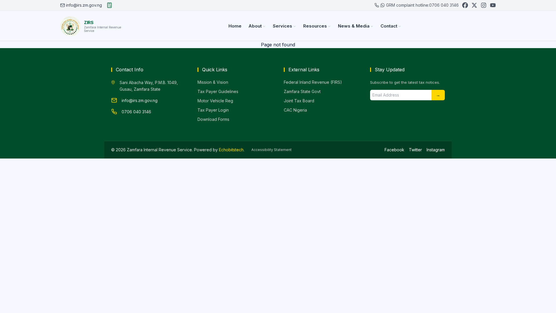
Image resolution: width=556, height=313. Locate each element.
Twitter (415, 149)
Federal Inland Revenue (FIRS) (313, 82)
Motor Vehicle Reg (215, 100)
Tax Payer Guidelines (217, 91)
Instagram (436, 149)
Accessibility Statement (271, 150)
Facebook (394, 149)
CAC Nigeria (295, 110)
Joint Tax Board (299, 100)
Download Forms (213, 119)
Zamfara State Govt (302, 91)
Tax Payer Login (213, 110)
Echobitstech (231, 149)
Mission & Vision (212, 82)
